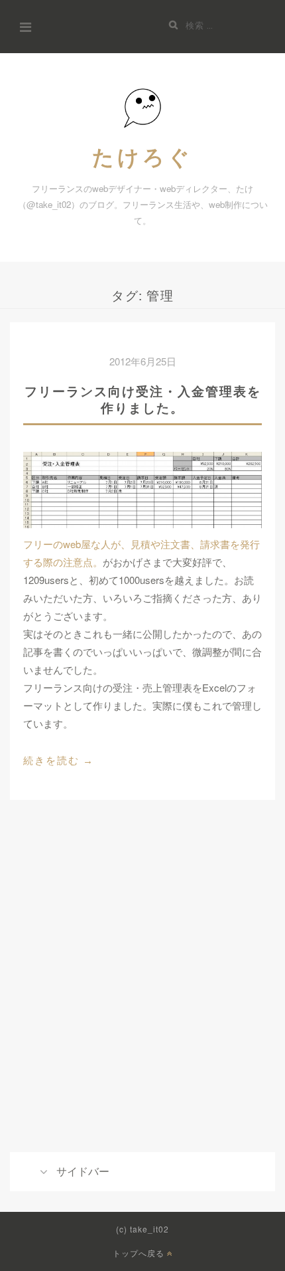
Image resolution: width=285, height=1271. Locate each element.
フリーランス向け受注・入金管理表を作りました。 (143, 399)
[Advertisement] (142, 996)
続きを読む (58, 762)
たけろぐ (142, 156)
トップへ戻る (140, 1253)
